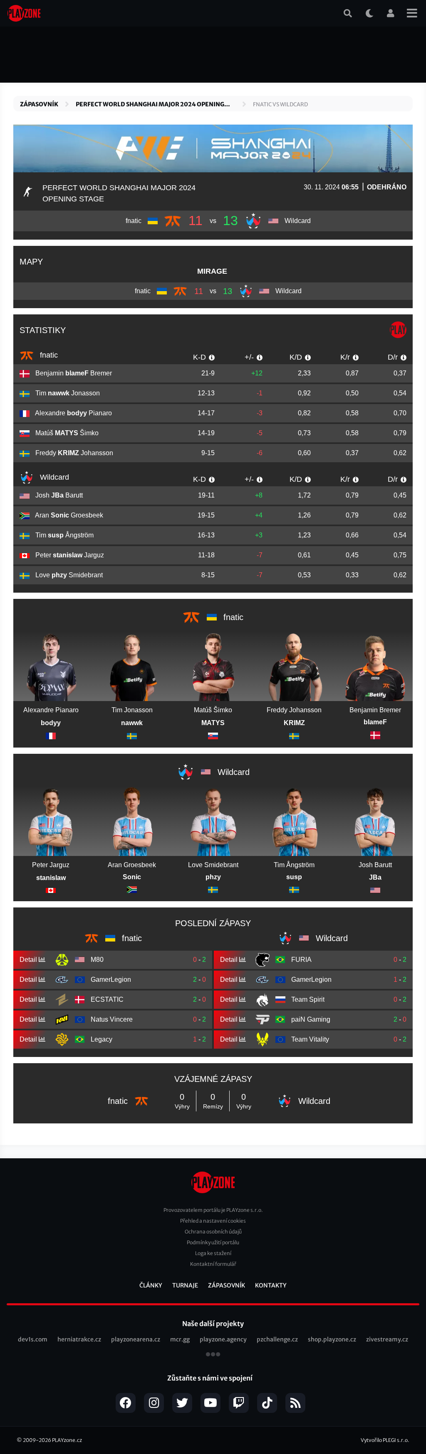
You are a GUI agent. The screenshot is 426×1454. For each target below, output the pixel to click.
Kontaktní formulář (213, 1264)
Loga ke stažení (213, 1253)
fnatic (48, 355)
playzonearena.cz (135, 1339)
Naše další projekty (213, 1323)
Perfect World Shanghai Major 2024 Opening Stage (150, 105)
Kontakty (271, 1285)
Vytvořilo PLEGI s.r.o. (385, 1440)
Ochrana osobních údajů (213, 1231)
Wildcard (53, 477)
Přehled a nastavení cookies (213, 1221)
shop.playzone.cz (332, 1339)
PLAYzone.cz (67, 1440)
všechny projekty (213, 1355)
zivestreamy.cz (387, 1339)
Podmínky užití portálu (213, 1242)
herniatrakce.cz (79, 1339)
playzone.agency (223, 1339)
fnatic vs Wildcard (280, 104)
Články (150, 1285)
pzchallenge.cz (277, 1339)
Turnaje (185, 1285)
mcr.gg (180, 1339)
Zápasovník (39, 104)
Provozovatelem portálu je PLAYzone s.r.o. (213, 1210)
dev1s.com (32, 1339)
